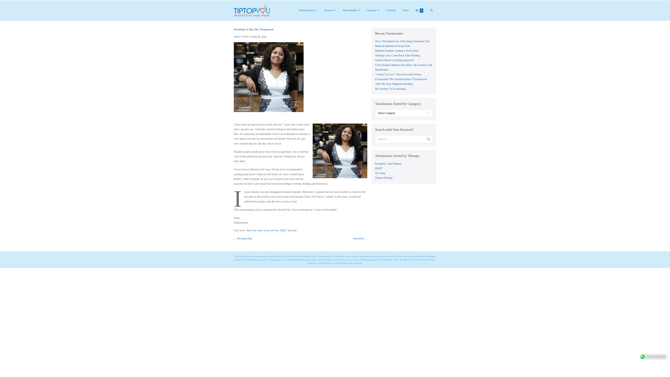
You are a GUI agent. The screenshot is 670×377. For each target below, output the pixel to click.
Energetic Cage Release (388, 163)
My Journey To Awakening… (391, 88)
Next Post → (360, 238)
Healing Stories (306, 10)
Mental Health (350, 10)
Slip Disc (292, 230)
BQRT (283, 230)
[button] (431, 10)
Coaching (391, 10)
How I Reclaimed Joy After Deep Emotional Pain (402, 41)
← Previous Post (243, 238)
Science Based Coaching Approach (394, 60)
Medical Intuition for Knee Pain (392, 46)
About (406, 10)
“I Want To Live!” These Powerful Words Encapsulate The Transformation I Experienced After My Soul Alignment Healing (401, 79)
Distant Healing (383, 177)
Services (328, 10)
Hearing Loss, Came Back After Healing (397, 55)
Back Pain (251, 230)
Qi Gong (380, 173)
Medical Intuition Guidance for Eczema (397, 50)
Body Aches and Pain (268, 230)
